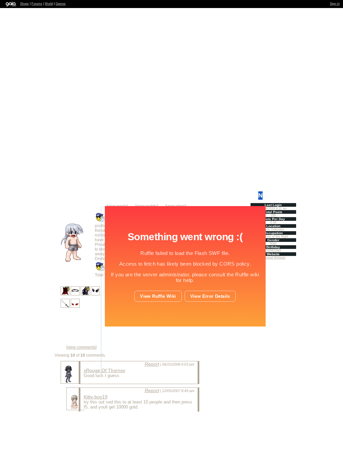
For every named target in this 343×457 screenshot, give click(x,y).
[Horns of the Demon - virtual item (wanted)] (95, 294)
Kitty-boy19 (96, 396)
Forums (36, 3)
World (49, 3)
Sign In (335, 3)
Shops (24, 3)
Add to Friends (61, 423)
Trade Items (136, 423)
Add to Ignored (170, 423)
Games (61, 3)
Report (152, 364)
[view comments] (81, 347)
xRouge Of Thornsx (104, 370)
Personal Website (273, 257)
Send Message (97, 423)
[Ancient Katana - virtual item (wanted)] (66, 306)
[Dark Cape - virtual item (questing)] (66, 294)
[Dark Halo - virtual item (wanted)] (76, 294)
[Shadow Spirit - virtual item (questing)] (86, 294)
